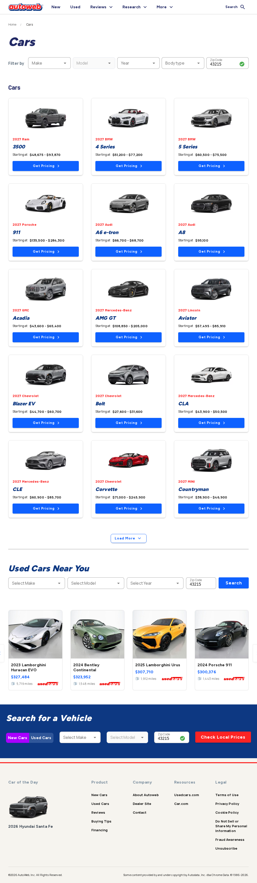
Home (12, 25)
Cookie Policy (227, 812)
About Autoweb (146, 795)
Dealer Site (142, 803)
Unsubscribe (226, 848)
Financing (99, 830)
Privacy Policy (227, 803)
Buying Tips (101, 821)
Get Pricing (43, 166)
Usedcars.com (186, 795)
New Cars (17, 737)
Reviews (98, 812)
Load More (125, 538)
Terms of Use (226, 795)
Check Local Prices (223, 737)
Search (234, 583)
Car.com (181, 803)
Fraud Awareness (229, 839)
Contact (139, 812)
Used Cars (41, 737)
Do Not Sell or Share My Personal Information (231, 826)
